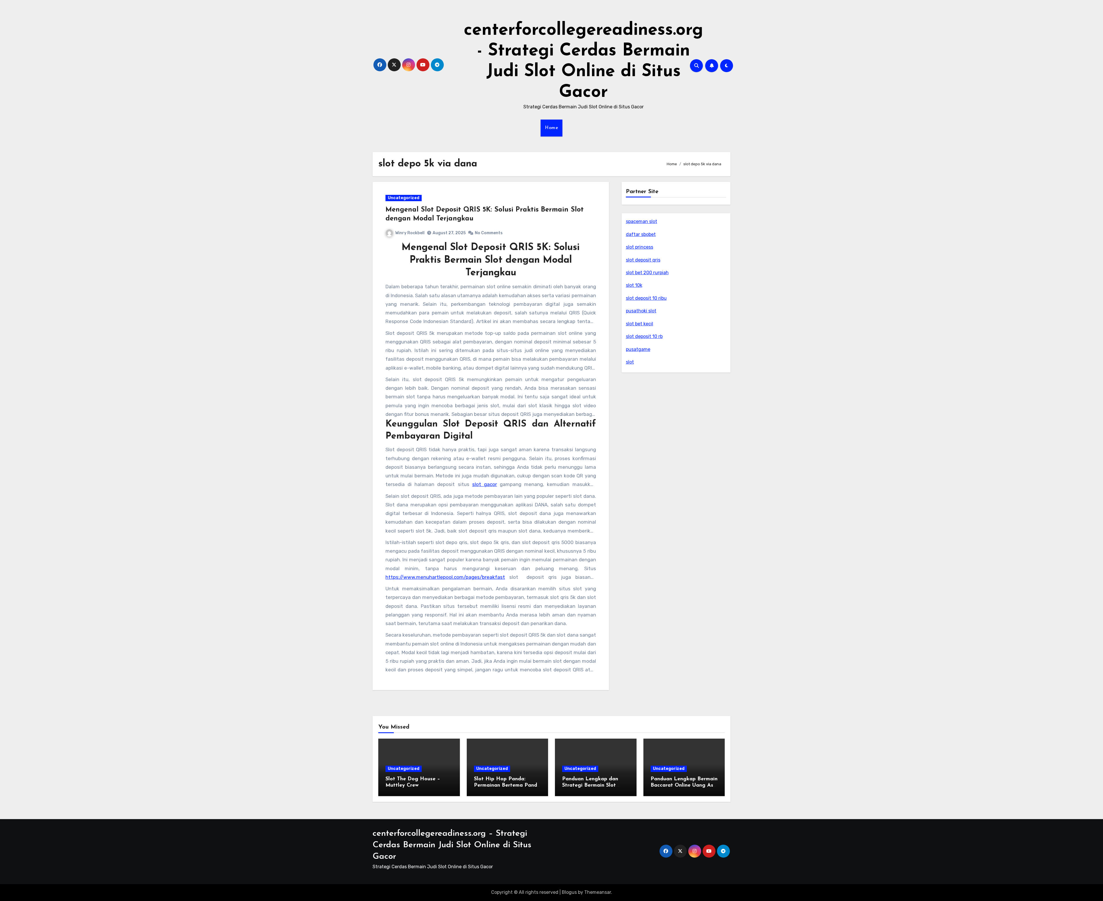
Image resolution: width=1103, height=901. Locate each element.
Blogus (569, 892)
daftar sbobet (641, 234)
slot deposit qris (643, 260)
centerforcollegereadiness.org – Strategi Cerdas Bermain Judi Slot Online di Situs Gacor (452, 845)
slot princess (639, 247)
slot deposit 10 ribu (646, 298)
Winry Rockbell (410, 232)
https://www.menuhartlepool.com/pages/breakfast (445, 577)
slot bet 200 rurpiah (647, 272)
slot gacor (484, 484)
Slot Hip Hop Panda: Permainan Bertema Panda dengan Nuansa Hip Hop (507, 785)
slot (630, 362)
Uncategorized (403, 197)
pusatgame (638, 349)
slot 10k (634, 285)
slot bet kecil (639, 323)
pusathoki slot (641, 311)
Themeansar (597, 892)
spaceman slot (641, 221)
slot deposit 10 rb (644, 336)
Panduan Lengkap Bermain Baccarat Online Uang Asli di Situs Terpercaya (684, 785)
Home (551, 128)
